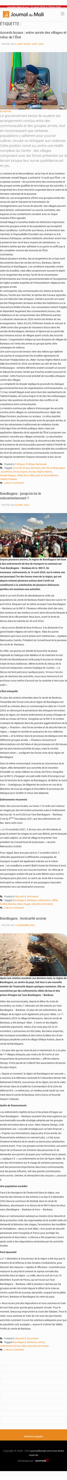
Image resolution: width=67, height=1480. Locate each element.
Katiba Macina (8, 904)
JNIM (20, 475)
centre (41, 1342)
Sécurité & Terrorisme (26, 896)
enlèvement (44, 900)
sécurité (36, 904)
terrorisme (47, 904)
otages (27, 904)
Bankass (36, 467)
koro (26, 475)
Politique (20, 464)
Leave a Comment (14, 483)
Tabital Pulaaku (8, 479)
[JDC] (23, 14)
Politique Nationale (36, 464)
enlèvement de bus (10, 1345)
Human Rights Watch (40, 471)
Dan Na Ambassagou (53, 467)
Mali (32, 475)
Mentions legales (33, 1436)
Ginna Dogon (20, 471)
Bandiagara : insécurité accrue (23, 918)
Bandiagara (19, 900)
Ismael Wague (8, 475)
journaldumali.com (41, 1450)
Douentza (6, 471)
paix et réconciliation (47, 475)
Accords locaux (21, 467)
